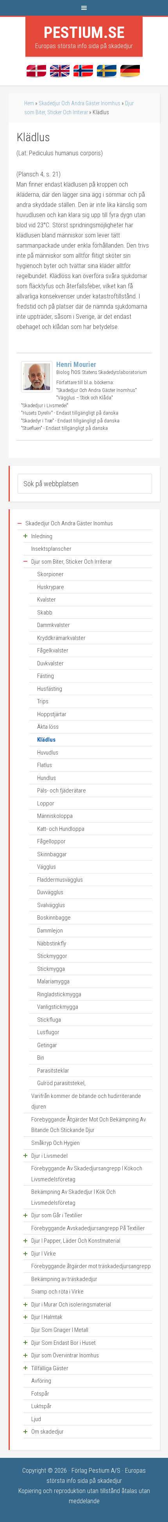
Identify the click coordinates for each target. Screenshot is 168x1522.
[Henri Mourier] (36, 390)
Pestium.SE (84, 32)
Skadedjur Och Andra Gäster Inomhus (79, 103)
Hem (29, 103)
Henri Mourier (76, 364)
